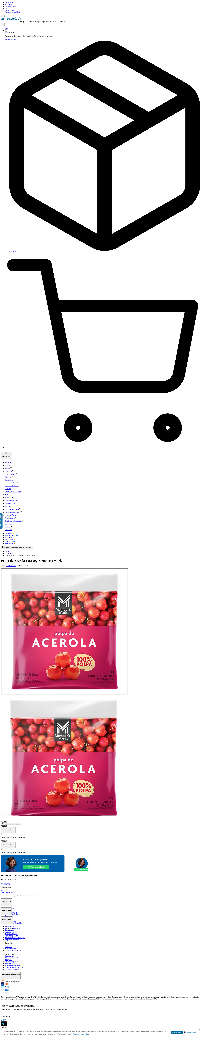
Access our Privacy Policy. (81, 1034)
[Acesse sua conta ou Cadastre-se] (6, 30)
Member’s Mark (10, 949)
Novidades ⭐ (10, 533)
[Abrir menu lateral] (3, 16)
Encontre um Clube (11, 936)
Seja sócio (8, 945)
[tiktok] (3, 1020)
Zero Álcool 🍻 (10, 543)
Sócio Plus (8, 4)
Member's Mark (11, 566)
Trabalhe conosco (11, 934)
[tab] (64, 631)
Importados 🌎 (10, 541)
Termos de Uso (10, 963)
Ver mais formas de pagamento (11, 824)
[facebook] (2, 1020)
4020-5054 (7, 884)
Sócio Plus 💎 (10, 537)
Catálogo (8, 932)
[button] (190, 1032)
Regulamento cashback (12, 940)
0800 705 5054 (8, 892)
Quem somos (9, 930)
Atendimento (9, 10)
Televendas (8, 916)
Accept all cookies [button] (176, 1032)
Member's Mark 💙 (11, 535)
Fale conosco (9, 926)
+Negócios (8, 960)
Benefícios (8, 947)
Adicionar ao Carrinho (8, 830)
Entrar (14, 40)
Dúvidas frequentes (11, 932)
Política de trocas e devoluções (15, 938)
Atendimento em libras (12, 12)
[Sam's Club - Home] (11, 20)
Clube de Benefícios (11, 6)
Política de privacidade (12, 965)
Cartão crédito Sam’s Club (13, 923)
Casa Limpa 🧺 (10, 539)
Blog (6, 8)
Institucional (9, 2)
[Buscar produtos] (3, 24)
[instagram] (5, 1020)
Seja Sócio (8, 28)
